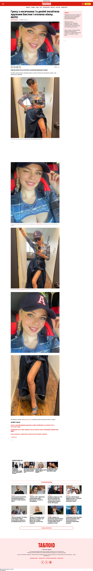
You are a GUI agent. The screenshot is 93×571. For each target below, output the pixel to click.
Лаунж (66, 13)
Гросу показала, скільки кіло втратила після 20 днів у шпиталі (29, 434)
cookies (12, 569)
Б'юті (41, 7)
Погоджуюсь (3, 570)
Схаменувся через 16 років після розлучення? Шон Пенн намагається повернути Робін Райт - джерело (74, 520)
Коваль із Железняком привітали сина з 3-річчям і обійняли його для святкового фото (74, 499)
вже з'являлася (21, 289)
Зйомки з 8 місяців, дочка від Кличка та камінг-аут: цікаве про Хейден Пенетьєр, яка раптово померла (37, 520)
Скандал (33, 7)
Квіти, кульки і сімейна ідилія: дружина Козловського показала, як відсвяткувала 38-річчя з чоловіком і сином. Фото (73, 32)
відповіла (28, 419)
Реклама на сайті (34, 558)
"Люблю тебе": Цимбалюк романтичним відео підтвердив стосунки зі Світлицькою (37, 499)
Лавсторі (53, 7)
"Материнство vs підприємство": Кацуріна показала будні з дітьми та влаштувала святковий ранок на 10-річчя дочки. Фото (72, 24)
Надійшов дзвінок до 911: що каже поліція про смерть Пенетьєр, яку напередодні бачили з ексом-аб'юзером (55, 499)
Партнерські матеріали (51, 558)
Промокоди (60, 558)
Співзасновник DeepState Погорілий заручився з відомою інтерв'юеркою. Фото (18, 499)
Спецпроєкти (64, 7)
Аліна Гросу (14, 437)
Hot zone (58, 7)
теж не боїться (39, 224)
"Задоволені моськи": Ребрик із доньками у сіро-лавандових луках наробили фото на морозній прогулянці (73, 16)
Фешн (37, 7)
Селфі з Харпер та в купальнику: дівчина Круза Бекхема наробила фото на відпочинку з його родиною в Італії (55, 520)
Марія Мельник (14, 19)
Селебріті (28, 7)
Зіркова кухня (46, 7)
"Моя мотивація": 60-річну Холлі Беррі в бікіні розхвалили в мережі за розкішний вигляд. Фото (19, 519)
